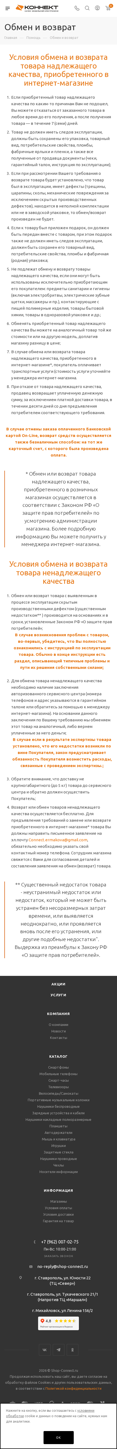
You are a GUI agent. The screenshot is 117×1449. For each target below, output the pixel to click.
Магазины (58, 1201)
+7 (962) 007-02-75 (60, 1242)
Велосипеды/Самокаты (58, 1093)
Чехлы (58, 1165)
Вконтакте (45, 1350)
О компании (58, 1024)
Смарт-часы (58, 1080)
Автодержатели (58, 1132)
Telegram (58, 1350)
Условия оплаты (58, 1208)
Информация (58, 1190)
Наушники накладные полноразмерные (58, 1119)
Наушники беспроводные (58, 1106)
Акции (58, 984)
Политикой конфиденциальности (73, 1388)
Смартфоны (58, 1067)
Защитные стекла (58, 1152)
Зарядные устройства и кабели (58, 1113)
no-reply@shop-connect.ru (62, 1266)
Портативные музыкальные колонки (59, 1100)
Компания (58, 1014)
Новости (58, 1031)
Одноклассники (72, 1350)
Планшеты (58, 1126)
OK (58, 1437)
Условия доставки (58, 1214)
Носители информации (58, 1172)
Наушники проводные (58, 1159)
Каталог (58, 1056)
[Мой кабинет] (97, 8)
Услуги (58, 995)
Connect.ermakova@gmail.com (58, 839)
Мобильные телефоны (58, 1074)
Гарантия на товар (58, 1221)
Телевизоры (58, 1087)
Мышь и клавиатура (58, 1139)
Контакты (58, 1038)
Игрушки (58, 1145)
